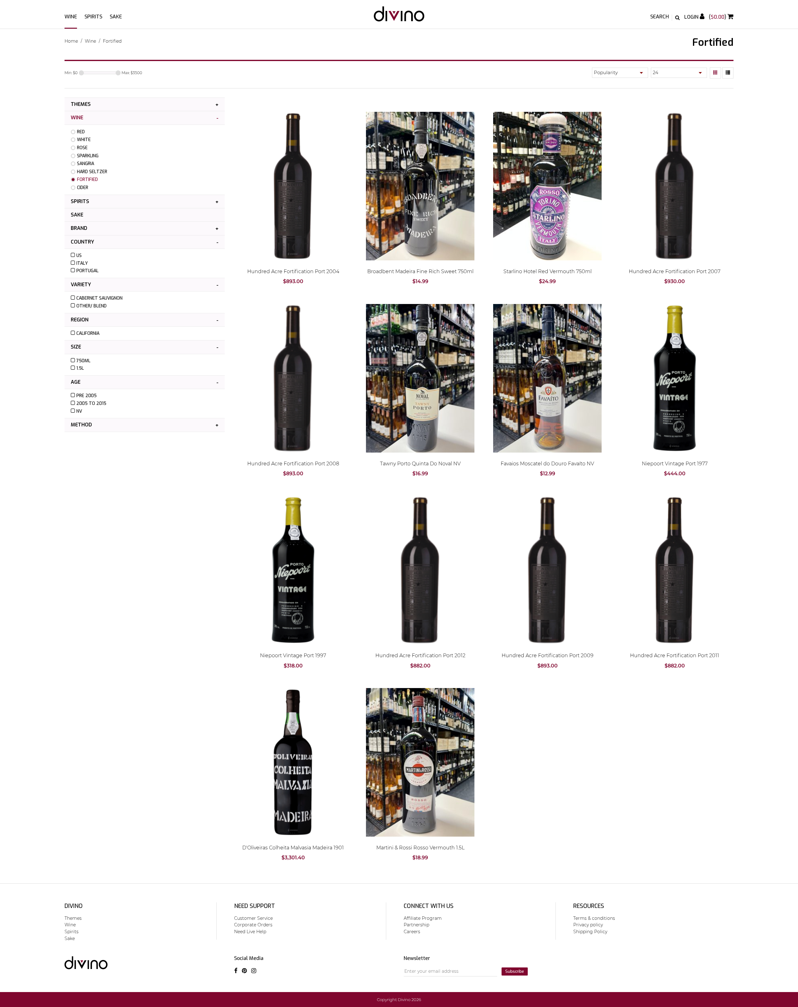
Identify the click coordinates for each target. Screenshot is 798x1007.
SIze (76, 347)
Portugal (87, 271)
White (84, 140)
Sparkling (88, 156)
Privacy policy (588, 925)
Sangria (85, 164)
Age (75, 382)
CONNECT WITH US (429, 906)
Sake (116, 16)
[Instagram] (253, 970)
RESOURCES (588, 906)
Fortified (112, 41)
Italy (82, 263)
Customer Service (253, 918)
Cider (82, 188)
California (87, 333)
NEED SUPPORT (254, 906)
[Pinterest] (244, 970)
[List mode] (727, 72)
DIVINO (74, 906)
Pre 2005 (86, 396)
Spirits (93, 16)
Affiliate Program (423, 918)
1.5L (80, 368)
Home (71, 41)
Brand (79, 228)
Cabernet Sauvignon (99, 298)
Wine (71, 16)
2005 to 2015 (91, 403)
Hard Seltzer (92, 172)
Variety (81, 284)
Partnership (416, 925)
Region (80, 319)
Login (692, 17)
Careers (412, 931)
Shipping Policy (590, 931)
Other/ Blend (91, 306)
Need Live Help (250, 931)
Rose (82, 148)
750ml (83, 361)
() (718, 17)
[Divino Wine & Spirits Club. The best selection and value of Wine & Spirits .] (399, 17)
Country (82, 242)
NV (79, 411)
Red (81, 132)
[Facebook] (236, 970)
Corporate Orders (253, 925)
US (79, 256)
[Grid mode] (715, 72)
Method (81, 424)
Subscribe (514, 971)
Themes (81, 104)
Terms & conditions (594, 918)
